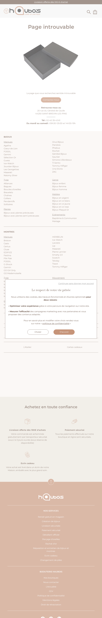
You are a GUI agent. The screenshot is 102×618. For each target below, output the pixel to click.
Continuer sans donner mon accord (76, 283)
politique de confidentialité (55, 323)
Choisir (38, 332)
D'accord (64, 332)
